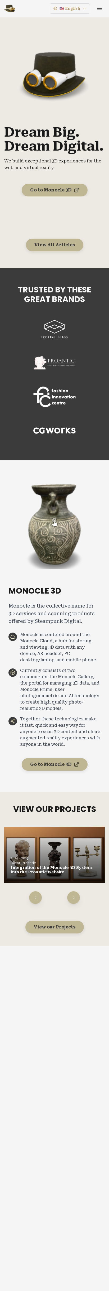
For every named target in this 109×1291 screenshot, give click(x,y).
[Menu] (99, 8)
